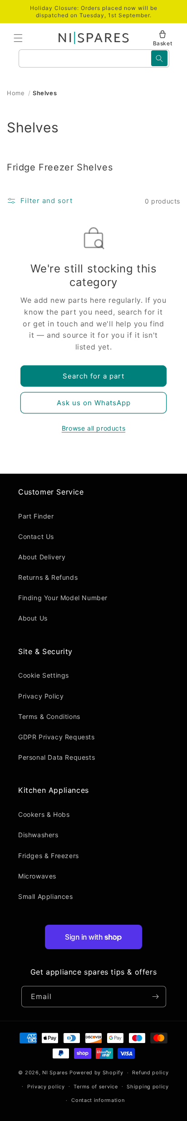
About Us (33, 618)
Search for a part (93, 376)
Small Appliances (45, 896)
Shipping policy (148, 1086)
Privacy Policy (41, 696)
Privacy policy (46, 1086)
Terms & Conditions (49, 716)
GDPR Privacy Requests (56, 737)
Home (16, 93)
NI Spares (55, 1072)
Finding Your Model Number (63, 598)
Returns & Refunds (48, 577)
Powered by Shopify (96, 1072)
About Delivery (41, 557)
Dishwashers (38, 835)
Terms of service (96, 1086)
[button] (18, 38)
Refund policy (150, 1072)
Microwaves (37, 876)
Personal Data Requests (56, 757)
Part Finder (36, 516)
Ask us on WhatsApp (94, 402)
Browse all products (93, 428)
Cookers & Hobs (43, 814)
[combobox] (94, 58)
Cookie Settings (43, 675)
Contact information (97, 1100)
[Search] (159, 58)
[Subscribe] (156, 996)
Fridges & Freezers (48, 855)
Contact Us (36, 536)
